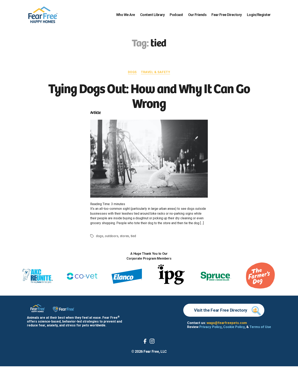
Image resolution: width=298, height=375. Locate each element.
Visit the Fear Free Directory (220, 310)
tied (133, 236)
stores (124, 236)
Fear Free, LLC (155, 351)
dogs (99, 236)
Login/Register (259, 15)
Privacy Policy (210, 327)
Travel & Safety (155, 72)
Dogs (132, 72)
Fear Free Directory (226, 15)
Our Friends (197, 15)
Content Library (152, 15)
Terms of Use (260, 327)
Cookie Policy (234, 327)
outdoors (111, 236)
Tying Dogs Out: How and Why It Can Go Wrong (149, 95)
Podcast (176, 15)
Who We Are (125, 15)
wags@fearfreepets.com (227, 323)
